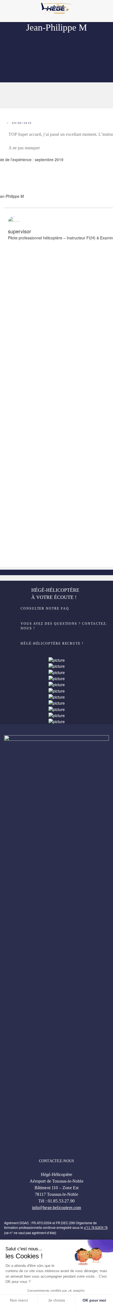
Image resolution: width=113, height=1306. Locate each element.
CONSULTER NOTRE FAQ (45, 608)
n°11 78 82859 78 (96, 1228)
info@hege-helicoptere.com (56, 1207)
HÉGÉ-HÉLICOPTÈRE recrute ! (52, 643)
